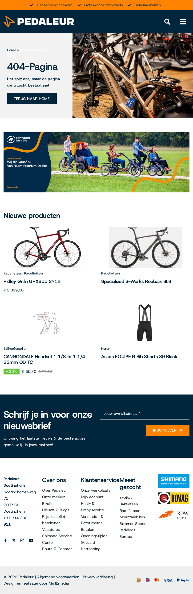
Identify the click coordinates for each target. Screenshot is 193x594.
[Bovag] (173, 494)
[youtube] (31, 540)
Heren (105, 348)
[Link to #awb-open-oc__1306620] (183, 22)
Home (11, 50)
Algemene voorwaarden (58, 576)
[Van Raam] (96, 134)
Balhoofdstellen (16, 348)
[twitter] (14, 540)
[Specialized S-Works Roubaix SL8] (145, 228)
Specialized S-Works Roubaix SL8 (136, 281)
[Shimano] (173, 476)
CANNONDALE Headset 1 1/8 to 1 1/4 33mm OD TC (44, 359)
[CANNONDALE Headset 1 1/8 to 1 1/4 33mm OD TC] (47, 303)
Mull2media (59, 583)
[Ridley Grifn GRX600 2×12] (47, 228)
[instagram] (22, 540)
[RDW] (173, 510)
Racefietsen (13, 273)
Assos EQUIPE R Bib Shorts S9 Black (139, 356)
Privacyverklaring (98, 576)
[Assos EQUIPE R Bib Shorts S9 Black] (145, 303)
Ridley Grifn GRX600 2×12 (32, 281)
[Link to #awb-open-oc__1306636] (167, 22)
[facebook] (5, 540)
